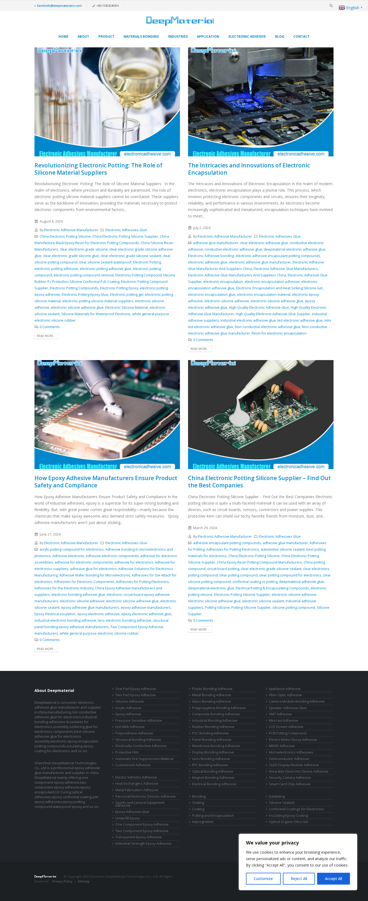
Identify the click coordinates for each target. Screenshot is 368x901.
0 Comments (50, 327)
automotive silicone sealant (283, 549)
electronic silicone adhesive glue (77, 307)
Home (63, 36)
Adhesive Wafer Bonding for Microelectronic (94, 575)
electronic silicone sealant (263, 601)
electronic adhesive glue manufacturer (260, 262)
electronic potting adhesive (56, 268)
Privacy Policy (62, 881)
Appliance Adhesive (285, 689)
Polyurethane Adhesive (134, 733)
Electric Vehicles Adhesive (136, 777)
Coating (198, 809)
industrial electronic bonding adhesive (65, 620)
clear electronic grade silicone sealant (130, 256)
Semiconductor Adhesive (289, 758)
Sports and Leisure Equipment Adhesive (139, 804)
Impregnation (203, 821)
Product (106, 36)
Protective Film (126, 752)
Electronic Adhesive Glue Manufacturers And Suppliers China (237, 275)
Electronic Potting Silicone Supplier (242, 594)
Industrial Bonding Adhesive (214, 720)
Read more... (46, 336)
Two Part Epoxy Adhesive (135, 695)
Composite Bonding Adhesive (216, 714)
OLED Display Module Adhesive (294, 765)
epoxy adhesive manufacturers (146, 607)
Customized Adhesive (133, 765)
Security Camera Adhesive (290, 777)
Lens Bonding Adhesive (211, 758)
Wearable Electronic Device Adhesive (298, 771)
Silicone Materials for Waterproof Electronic (96, 314)
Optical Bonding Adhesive (212, 771)
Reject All (299, 878)
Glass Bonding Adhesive (211, 701)
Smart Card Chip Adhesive (290, 784)
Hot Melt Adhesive (130, 726)
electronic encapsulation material (263, 294)
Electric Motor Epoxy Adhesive (293, 739)
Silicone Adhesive (129, 701)
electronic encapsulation (223, 281)
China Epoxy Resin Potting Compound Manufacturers (259, 562)
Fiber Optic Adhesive (285, 695)
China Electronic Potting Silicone (65, 236)
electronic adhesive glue (207, 262)
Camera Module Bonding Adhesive (297, 701)
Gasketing (277, 796)
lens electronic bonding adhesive (124, 620)
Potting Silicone (217, 607)
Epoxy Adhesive (128, 714)
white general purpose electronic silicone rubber (99, 633)
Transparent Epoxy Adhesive (138, 837)
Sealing (198, 802)
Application (208, 36)
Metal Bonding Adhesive (211, 695)
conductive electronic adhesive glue (233, 249)
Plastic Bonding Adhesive (212, 689)
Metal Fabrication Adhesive (136, 790)
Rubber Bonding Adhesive (213, 726)
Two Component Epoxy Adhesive (141, 831)
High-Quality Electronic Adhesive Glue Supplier (273, 314)
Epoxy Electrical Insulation (55, 614)
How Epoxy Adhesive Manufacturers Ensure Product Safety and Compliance (105, 481)
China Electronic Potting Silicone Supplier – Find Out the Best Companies (259, 481)
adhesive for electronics (133, 562)
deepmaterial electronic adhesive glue (294, 249)
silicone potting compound (293, 607)
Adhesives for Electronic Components (84, 581)
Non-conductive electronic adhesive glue (267, 327)
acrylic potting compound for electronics (72, 549)
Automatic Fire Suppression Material (144, 758)
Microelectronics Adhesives (291, 752)
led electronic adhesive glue (300, 320)
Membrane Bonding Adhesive (216, 746)
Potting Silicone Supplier (251, 607)
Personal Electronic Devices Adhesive (145, 796)
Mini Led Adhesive (283, 720)
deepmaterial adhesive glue (301, 581)
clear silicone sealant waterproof (105, 262)
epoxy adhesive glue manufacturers (90, 607)
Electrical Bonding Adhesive (214, 784)
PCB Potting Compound (287, 733)
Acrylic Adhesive (128, 708)
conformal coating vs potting (254, 581)
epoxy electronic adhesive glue (146, 614)
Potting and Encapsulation (213, 815)
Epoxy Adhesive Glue (132, 812)
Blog (279, 36)
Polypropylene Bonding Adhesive (219, 708)
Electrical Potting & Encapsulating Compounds (272, 588)
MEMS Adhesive (282, 746)
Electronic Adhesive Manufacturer (71, 230)
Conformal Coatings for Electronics (296, 809)
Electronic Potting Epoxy (119, 288)
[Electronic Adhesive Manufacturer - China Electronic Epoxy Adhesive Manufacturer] (180, 21)
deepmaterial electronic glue (211, 588)
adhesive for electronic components (84, 562)
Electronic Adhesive (247, 36)
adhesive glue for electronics (93, 568)
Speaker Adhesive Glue (288, 708)
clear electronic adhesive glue (264, 243)
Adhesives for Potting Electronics (142, 581)
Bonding (199, 796)
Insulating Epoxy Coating (288, 815)
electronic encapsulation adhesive (272, 281)
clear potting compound (238, 575)
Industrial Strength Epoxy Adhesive (143, 843)
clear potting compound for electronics (290, 575)
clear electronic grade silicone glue (71, 256)
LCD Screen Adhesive (286, 726)
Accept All (333, 878)
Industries (178, 36)
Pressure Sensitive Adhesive (138, 720)
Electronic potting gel (126, 294)
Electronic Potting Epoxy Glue (85, 294)
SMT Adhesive (280, 714)
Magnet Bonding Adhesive (213, 777)
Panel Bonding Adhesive (211, 739)
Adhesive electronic (68, 556)
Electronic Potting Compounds (74, 288)
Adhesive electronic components (112, 556)
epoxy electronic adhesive (98, 614)
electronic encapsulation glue (211, 294)
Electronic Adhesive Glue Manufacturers (286, 268)
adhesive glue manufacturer (215, 243)
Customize (263, 878)
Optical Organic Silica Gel (288, 821)
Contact (301, 36)
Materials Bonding (141, 36)
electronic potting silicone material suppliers (97, 301)
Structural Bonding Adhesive (138, 739)
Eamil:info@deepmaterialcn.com (59, 5)
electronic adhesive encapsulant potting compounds (277, 256)
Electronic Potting (147, 262)
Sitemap (84, 881)
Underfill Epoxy (127, 818)
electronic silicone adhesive (226, 301)
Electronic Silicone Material (126, 307)
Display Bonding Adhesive (213, 752)
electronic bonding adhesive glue (78, 594)
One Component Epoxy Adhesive (142, 824)
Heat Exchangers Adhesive (136, 783)
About (83, 36)
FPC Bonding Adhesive (210, 765)
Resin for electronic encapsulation (279, 333)
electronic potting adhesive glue (105, 268)
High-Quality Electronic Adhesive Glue (259, 307)
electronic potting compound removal (84, 275)
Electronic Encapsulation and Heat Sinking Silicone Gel (279, 288)
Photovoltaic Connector (74, 886)
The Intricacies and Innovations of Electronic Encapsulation (249, 168)
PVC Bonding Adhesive (210, 733)
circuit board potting (223, 568)
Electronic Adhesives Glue (126, 230)
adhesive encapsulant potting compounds (227, 543)
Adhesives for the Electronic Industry (63, 588)
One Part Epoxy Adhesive (135, 689)
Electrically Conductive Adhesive (140, 746)
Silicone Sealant (281, 802)
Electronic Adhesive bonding (211, 256)
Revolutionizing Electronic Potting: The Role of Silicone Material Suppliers (98, 168)
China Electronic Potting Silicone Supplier (125, 236)
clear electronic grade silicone (84, 249)
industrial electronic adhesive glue (248, 320)
